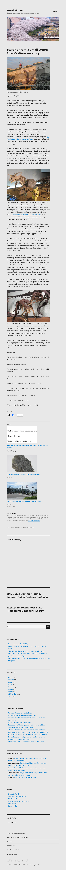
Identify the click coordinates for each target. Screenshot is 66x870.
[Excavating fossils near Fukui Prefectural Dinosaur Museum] (29, 463)
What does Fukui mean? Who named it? (21, 727)
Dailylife (11, 680)
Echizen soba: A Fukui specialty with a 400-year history (27, 725)
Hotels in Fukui (13, 794)
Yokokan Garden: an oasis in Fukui (20, 713)
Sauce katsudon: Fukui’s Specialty (20, 722)
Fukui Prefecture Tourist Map (18, 644)
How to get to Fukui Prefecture (18, 801)
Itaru (8, 527)
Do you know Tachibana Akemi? (25, 777)
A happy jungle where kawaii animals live (22, 715)
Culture (10, 677)
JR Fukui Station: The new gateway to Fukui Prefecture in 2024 (24, 501)
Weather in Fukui (14, 799)
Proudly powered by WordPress (32, 865)
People (10, 692)
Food (10, 684)
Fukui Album (15, 10)
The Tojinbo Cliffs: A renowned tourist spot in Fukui (26, 651)
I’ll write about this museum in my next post (26, 214)
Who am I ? (12, 803)
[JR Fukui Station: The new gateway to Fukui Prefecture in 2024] (29, 491)
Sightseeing (30, 527)
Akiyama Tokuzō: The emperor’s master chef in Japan (26, 730)
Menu (55, 11)
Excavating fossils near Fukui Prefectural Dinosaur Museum (23, 474)
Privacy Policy (13, 806)
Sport (10, 696)
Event (10, 682)
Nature (25, 527)
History (20, 527)
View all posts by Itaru (34, 521)
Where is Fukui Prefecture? (17, 796)
